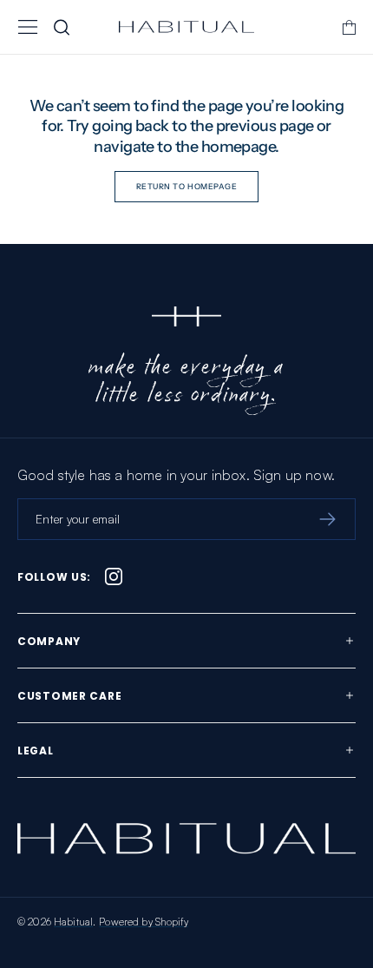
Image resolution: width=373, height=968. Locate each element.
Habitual (73, 921)
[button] (27, 27)
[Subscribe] (327, 519)
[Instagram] (113, 576)
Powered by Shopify (143, 921)
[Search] (61, 27)
